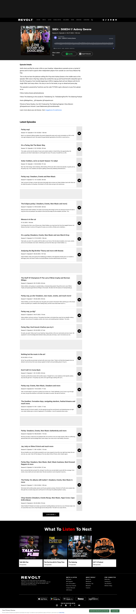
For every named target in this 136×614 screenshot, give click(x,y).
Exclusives (66, 19)
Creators (78, 19)
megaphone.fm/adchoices (53, 110)
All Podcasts (69, 581)
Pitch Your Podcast (71, 585)
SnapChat (108, 20)
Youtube (116, 20)
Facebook (110, 20)
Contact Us (108, 581)
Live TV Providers (70, 583)
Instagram (103, 20)
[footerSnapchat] (66, 606)
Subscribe (86, 19)
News (72, 19)
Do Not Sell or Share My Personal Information (99, 610)
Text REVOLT (108, 583)
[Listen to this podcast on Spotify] (69, 54)
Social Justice (57, 19)
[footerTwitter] (74, 606)
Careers (88, 588)
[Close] (133, 610)
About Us (88, 579)
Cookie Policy (61, 612)
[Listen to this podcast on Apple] (85, 54)
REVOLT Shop (108, 585)
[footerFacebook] (70, 606)
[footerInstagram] (57, 606)
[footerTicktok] (61, 606)
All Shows (68, 579)
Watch (44, 19)
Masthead (88, 581)
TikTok (106, 20)
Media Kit (88, 585)
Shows (38, 19)
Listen (49, 19)
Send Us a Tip (89, 583)
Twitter (113, 20)
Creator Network (70, 588)
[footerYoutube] (79, 606)
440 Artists (69, 590)
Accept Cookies (115, 610)
